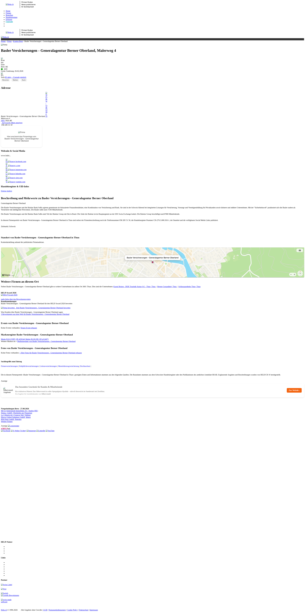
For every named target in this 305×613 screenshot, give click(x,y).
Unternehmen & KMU (14, 547)
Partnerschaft (10, 569)
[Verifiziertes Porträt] (46, 116)
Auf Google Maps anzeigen (11, 123)
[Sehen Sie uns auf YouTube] (50, 431)
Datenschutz (83, 610)
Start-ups (9, 551)
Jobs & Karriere (12, 565)
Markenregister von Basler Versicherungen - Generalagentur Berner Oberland (46, 341)
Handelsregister (11, 17)
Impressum (94, 610)
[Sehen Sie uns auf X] (18, 431)
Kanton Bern (18, 41)
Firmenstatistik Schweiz (15, 573)
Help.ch (4, 610)
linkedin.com (20, 174)
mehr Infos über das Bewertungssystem (15, 299)
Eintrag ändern (6, 191)
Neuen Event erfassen (28, 328)
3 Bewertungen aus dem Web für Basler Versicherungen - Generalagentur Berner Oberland (35, 314)
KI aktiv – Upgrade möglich (15, 77)
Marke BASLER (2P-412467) (37, 339)
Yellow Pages (11, 571)
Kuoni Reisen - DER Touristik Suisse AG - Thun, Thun (134, 287)
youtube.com (20, 182)
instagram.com (20, 170)
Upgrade (9, 22)
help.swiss (5, 606)
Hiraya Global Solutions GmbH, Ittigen (16, 417)
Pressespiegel (11, 567)
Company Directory (13, 575)
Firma (9, 41)
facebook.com (20, 161)
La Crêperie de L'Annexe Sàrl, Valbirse (16, 415)
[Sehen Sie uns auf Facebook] (5, 431)
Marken (15, 80)
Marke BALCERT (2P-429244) (13, 339)
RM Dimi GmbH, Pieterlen (11, 419)
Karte (24, 80)
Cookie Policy (72, 610)
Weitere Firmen (7, 422)
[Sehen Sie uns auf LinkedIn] (40, 431)
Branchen (9, 15)
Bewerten (5, 80)
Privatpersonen (11, 553)
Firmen (8, 13)
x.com (17, 166)
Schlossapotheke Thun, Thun (189, 287)
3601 (3, 121)
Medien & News (12, 562)
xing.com (19, 178)
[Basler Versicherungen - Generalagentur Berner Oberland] (9, 295)
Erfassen (9, 19)
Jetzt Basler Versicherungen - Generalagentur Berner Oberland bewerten (43, 308)
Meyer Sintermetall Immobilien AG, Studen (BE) (19, 411)
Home (8, 11)
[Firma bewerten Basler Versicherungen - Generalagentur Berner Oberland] (8, 308)
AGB (45, 610)
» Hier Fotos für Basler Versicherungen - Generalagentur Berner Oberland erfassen (51, 353)
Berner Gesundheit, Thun (167, 287)
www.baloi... (6, 156)
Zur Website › (294, 390)
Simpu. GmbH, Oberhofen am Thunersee (16, 413)
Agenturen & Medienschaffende (18, 549)
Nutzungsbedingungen (57, 610)
